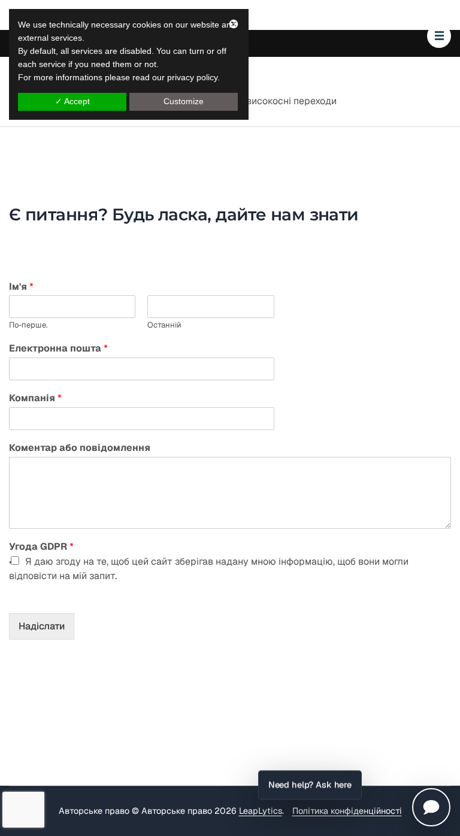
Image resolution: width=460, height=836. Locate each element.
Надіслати (42, 626)
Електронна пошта (58, 349)
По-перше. (28, 325)
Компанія (35, 398)
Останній (164, 325)
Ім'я (21, 287)
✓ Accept (72, 101)
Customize (184, 101)
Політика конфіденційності (347, 810)
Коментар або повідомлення (79, 448)
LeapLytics (260, 810)
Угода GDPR (41, 547)
